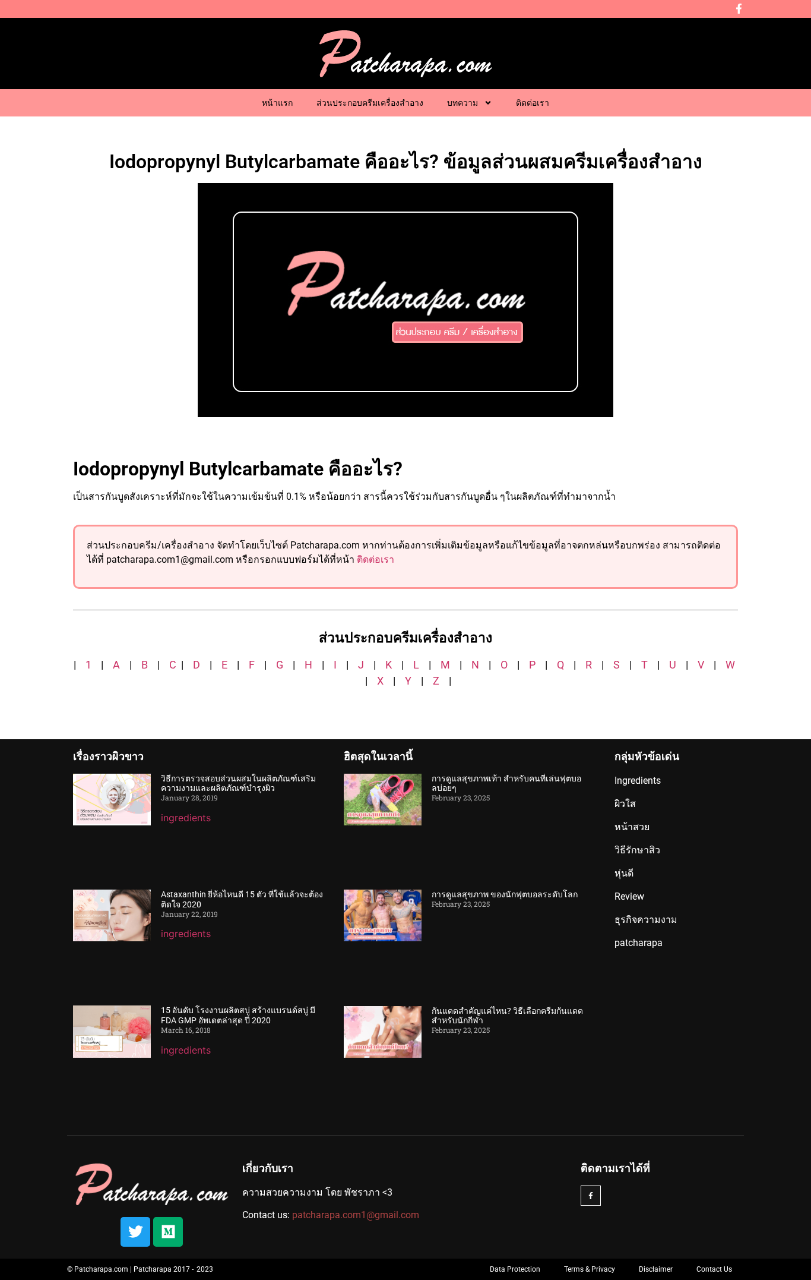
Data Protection (515, 1269)
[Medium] (168, 1232)
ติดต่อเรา (532, 102)
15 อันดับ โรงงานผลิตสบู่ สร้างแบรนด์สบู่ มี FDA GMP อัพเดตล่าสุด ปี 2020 (238, 1015)
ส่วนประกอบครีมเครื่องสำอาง (369, 102)
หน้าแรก (277, 102)
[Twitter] (135, 1232)
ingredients (186, 818)
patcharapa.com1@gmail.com (355, 1215)
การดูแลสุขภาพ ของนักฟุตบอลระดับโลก (505, 894)
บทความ (462, 102)
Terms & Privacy (589, 1269)
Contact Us (714, 1269)
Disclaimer (656, 1269)
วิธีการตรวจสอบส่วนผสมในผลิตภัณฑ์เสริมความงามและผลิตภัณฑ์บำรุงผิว (238, 783)
